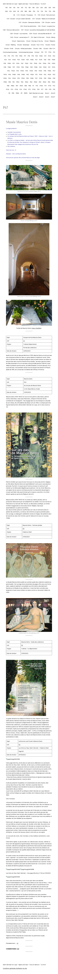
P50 (27, 74)
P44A (31, 71)
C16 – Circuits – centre (48, 22)
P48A (14, 74)
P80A (17, 93)
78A (54, 11)
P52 (45, 74)
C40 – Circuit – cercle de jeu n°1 (19, 37)
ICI (23, 528)
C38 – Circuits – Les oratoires (19, 33)
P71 (45, 85)
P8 (9, 93)
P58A (49, 78)
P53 (54, 74)
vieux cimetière (36, 328)
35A (50, 7)
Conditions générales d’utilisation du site (15, 968)
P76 (38, 89)
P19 (33, 56)
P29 (49, 59)
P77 (42, 89)
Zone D (41, 97)
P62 (22, 82)
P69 (30, 85)
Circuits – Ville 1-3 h (49, 48)
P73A (16, 89)
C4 (54, 33)
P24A (14, 59)
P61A (17, 82)
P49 (18, 74)
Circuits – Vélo (37, 48)
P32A (26, 63)
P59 (54, 78)
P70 (37, 85)
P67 (17, 85)
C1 (35, 15)
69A (30, 11)
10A (10, 7)
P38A (27, 67)
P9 (21, 93)
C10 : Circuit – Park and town (46, 15)
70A (34, 11)
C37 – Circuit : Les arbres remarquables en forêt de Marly (38, 30)
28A (45, 7)
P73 (12, 89)
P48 (9, 74)
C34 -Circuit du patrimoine (28, 26)
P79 (50, 89)
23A (41, 7)
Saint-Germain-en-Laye (36, 93)
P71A (49, 85)
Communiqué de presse (10, 52)
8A (14, 15)
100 (6, 7)
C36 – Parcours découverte (11, 30)
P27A (40, 59)
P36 (5, 67)
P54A (14, 78)
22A (37, 7)
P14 (9, 56)
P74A (25, 89)
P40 (40, 67)
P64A (44, 82)
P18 (29, 56)
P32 (22, 63)
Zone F (53, 97)
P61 (14, 82)
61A (10, 11)
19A (33, 7)
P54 (9, 78)
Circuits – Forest (50, 45)
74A (46, 11)
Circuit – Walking (11, 45)
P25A (23, 59)
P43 (17, 71)
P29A (53, 59)
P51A (40, 74)
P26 (27, 59)
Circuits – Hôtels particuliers (23, 48)
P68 (25, 85)
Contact (37, 52)
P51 (36, 74)
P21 (45, 56)
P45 (36, 71)
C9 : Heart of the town (37, 37)
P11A (50, 52)
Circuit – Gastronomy (18, 41)
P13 (5, 56)
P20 (36, 56)
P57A (40, 78)
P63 (31, 82)
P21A (49, 56)
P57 (36, 78)
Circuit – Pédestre (50, 41)
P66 (8, 85)
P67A (21, 85)
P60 (9, 82)
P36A (9, 67)
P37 (14, 67)
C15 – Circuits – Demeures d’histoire (29, 22)
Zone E (47, 97)
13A (14, 7)
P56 (27, 78)
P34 (40, 63)
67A (22, 11)
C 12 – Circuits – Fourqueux (25, 15)
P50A (32, 74)
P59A (5, 82)
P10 (42, 52)
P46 (45, 71)
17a (26, 7)
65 (18, 11)
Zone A (47, 93)
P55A (23, 78)
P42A (13, 71)
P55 (18, 78)
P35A (53, 63)
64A (14, 11)
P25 (18, 59)
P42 (8, 71)
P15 (13, 56)
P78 (46, 89)
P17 (25, 56)
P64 (40, 82)
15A (22, 7)
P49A (23, 74)
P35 (49, 63)
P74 (21, 89)
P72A (7, 89)
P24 (9, 59)
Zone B (53, 93)
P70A (41, 85)
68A (26, 11)
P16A (20, 56)
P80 (13, 93)
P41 (49, 67)
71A (38, 11)
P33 (31, 63)
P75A (33, 89)
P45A (40, 71)
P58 (45, 78)
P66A (12, 85)
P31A (17, 63)
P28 (45, 59)
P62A (26, 82)
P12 (54, 52)
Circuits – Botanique (23, 45)
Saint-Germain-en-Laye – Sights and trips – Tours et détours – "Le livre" (24, 4)
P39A (35, 67)
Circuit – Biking (50, 37)
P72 (54, 85)
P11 (46, 52)
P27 (36, 59)
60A (6, 11)
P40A (44, 67)
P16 (16, 56)
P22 (54, 56)
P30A (9, 63)
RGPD (25, 93)
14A (18, 7)
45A (54, 7)
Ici (24, 341)
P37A (18, 67)
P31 (14, 63)
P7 (33, 85)
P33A (35, 63)
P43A (22, 71)
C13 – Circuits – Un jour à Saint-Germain (19, 18)
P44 (26, 71)
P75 (29, 89)
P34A (44, 63)
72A (42, 11)
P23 (5, 59)
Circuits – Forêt (8, 48)
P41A (53, 67)
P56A (32, 78)
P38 (22, 67)
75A (50, 11)
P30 (5, 63)
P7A (54, 89)
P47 (54, 71)
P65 (49, 82)
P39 (31, 67)
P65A (53, 82)
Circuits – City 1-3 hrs (37, 45)
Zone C (35, 97)
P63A (35, 82)
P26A (32, 59)
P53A (5, 78)
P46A (49, 71)
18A (29, 7)
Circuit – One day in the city (34, 41)
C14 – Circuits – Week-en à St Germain (43, 18)
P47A (5, 74)
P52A (49, 74)
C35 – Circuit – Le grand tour (46, 26)
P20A (41, 56)
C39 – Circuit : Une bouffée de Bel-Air (40, 33)
